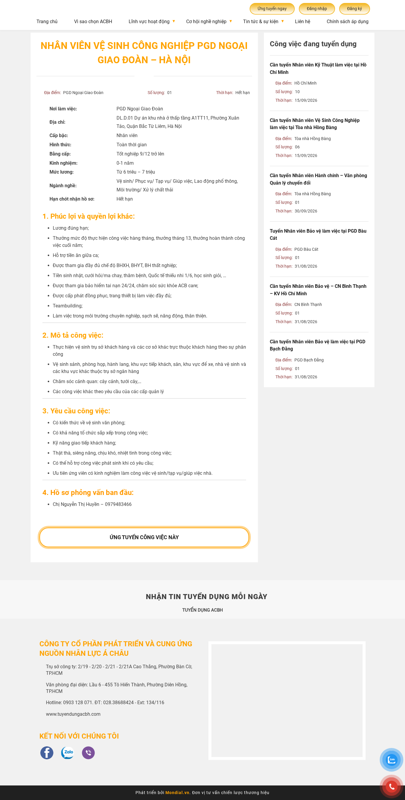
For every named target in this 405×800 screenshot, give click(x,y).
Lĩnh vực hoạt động (149, 21)
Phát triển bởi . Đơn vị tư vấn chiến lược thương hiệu (202, 792)
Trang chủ (47, 21)
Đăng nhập (317, 8)
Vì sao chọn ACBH (93, 21)
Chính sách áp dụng (348, 21)
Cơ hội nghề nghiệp (206, 21)
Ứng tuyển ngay (272, 8)
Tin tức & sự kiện (260, 21)
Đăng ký (354, 8)
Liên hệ (302, 21)
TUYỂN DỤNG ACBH (202, 610)
